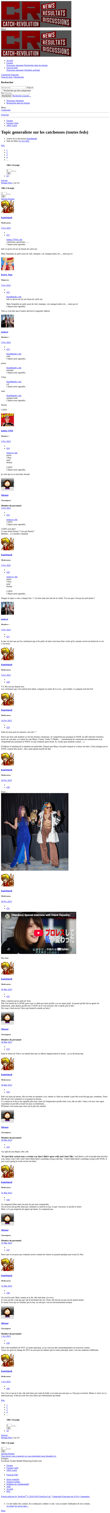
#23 (8, 349)
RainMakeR (32, 138)
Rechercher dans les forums (36, 65)
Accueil (9, 60)
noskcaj (4, 332)
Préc (3, 145)
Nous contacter (12, 1479)
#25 (8, 515)
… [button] (7, 160)
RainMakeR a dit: (13, 297)
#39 (8, 1343)
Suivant (4, 180)
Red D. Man (6, 275)
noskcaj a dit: (12, 453)
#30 (8, 787)
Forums (9, 63)
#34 (8, 1092)
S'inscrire (5, 115)
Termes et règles (13, 1482)
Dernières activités (32, 70)
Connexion (5, 110)
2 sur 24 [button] (15, 183)
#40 (8, 1388)
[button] (3, 29)
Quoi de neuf (12, 68)
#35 (8, 1147)
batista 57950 (7, 431)
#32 (8, 996)
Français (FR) (12, 1475)
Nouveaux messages (15, 65)
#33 (8, 1049)
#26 (8, 572)
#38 (8, 1293)
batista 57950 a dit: (14, 239)
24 (7, 176)
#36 (8, 1200)
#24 (8, 448)
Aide (8, 1486)
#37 (8, 1250)
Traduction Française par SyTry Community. (71, 1496)
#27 (8, 637)
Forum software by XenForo (26, 1496)
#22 (8, 292)
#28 (8, 682)
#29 (8, 727)
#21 (8, 235)
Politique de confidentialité (17, 1484)
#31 (8, 908)
